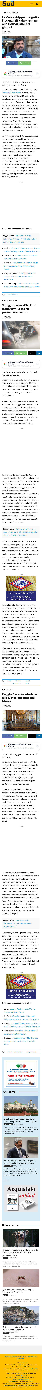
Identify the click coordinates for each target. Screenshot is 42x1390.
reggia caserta (31, 1052)
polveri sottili (16, 683)
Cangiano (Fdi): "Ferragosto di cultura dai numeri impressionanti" (17, 923)
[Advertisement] (21, 203)
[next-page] (7, 1180)
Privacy (20, 1363)
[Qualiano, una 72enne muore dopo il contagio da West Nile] (21, 1278)
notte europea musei (15, 1052)
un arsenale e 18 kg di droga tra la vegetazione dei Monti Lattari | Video (21, 266)
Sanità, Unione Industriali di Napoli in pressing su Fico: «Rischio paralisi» (19, 1161)
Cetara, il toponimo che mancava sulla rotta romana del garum (19, 1328)
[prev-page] (4, 1180)
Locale (5, 1258)
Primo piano (13, 300)
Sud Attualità (13, 12)
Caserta (18, 681)
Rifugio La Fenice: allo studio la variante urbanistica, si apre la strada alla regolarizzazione (20, 532)
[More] (34, 63)
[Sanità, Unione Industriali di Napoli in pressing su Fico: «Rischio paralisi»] (21, 1147)
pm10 (6, 683)
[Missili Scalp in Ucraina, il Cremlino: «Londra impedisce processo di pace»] (21, 1106)
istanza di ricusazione (12, 92)
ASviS (10, 681)
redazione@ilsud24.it (21, 1375)
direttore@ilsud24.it (32, 1369)
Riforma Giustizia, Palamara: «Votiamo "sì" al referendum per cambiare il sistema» (20, 239)
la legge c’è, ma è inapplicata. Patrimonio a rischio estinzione (20, 276)
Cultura (11, 689)
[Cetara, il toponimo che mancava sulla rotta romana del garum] (21, 1315)
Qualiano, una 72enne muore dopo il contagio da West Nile (18, 1291)
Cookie (25, 1363)
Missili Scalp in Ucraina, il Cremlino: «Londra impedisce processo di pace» (20, 1120)
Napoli (28, 681)
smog (27, 683)
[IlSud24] (17, 3)
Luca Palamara (13, 294)
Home (4, 12)
